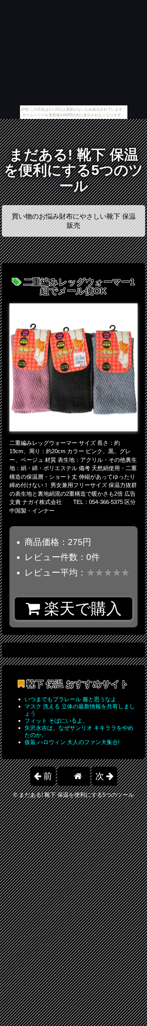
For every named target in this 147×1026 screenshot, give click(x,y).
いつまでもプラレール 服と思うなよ (70, 699)
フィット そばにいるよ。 (56, 720)
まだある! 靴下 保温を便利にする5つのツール (73, 170)
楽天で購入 (81, 608)
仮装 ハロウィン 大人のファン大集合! (71, 742)
